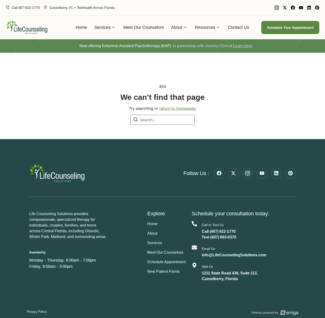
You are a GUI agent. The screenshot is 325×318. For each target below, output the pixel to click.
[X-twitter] (285, 7)
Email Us (208, 249)
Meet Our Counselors (143, 27)
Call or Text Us (213, 225)
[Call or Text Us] (194, 223)
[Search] (135, 120)
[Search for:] (162, 120)
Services (102, 27)
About (176, 27)
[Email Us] (194, 247)
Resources (205, 27)
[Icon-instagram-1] (277, 7)
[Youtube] (301, 7)
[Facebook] (293, 7)
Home (81, 27)
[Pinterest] (317, 7)
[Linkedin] (309, 7)
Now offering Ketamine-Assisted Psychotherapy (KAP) (125, 46)
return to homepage (177, 108)
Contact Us (238, 27)
